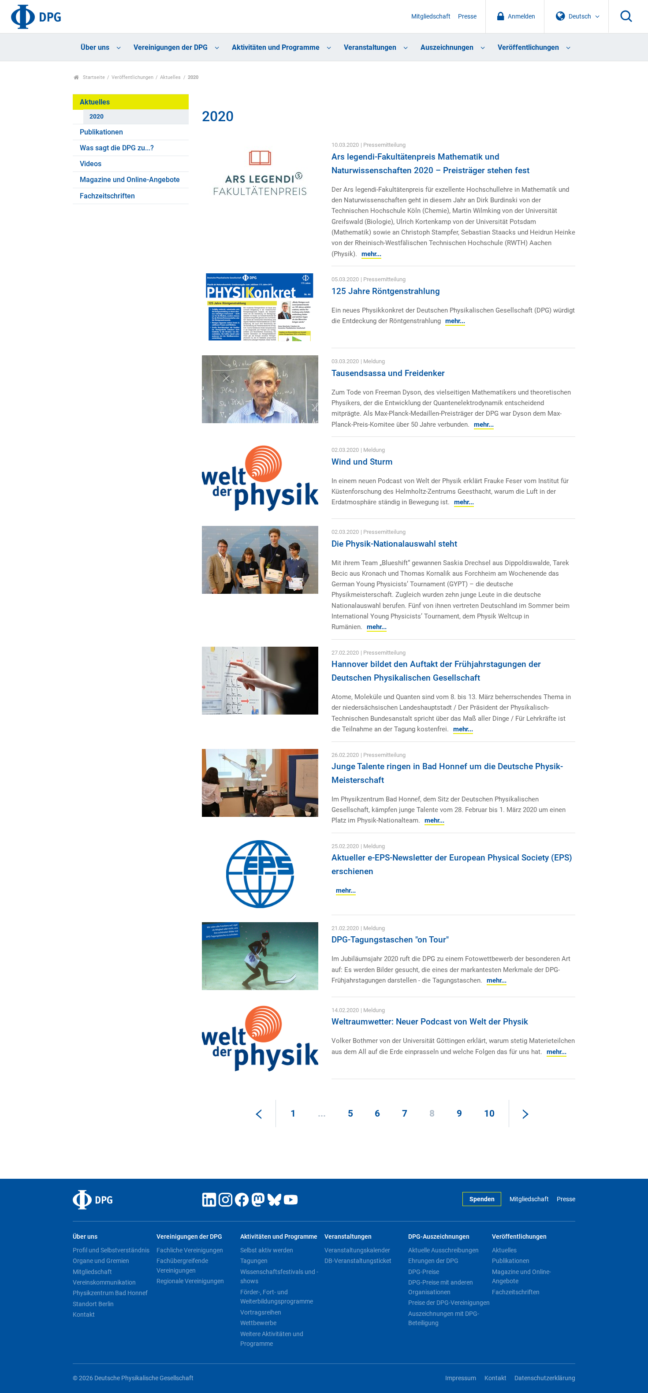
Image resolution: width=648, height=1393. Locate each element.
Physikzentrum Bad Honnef (110, 1292)
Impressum (460, 1378)
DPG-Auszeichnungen (438, 1236)
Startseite (93, 77)
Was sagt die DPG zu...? (117, 148)
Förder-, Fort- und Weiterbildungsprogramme (276, 1297)
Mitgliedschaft (431, 16)
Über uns (95, 47)
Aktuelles (170, 77)
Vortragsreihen (260, 1312)
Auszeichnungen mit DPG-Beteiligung (443, 1318)
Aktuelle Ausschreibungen (443, 1250)
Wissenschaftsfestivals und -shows (279, 1276)
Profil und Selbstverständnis (111, 1250)
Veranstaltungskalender (357, 1250)
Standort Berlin (93, 1303)
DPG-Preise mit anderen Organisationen (440, 1287)
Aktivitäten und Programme (276, 47)
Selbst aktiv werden (266, 1250)
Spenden (482, 1199)
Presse (467, 16)
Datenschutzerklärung (544, 1378)
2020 (96, 116)
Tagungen (254, 1260)
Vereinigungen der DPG (171, 47)
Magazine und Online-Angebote (130, 179)
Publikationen (101, 132)
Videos (90, 164)
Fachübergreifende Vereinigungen (182, 1265)
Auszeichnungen (447, 47)
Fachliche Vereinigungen (189, 1250)
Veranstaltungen (370, 47)
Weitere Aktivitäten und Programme (271, 1338)
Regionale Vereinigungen (190, 1281)
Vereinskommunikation (104, 1282)
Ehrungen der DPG (433, 1260)
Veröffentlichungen (528, 47)
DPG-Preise (423, 1271)
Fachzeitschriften (107, 196)
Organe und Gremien (101, 1260)
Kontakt (84, 1314)
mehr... (371, 254)
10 (489, 1113)
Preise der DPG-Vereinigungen (449, 1302)
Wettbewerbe (258, 1322)
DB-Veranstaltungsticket (357, 1260)
